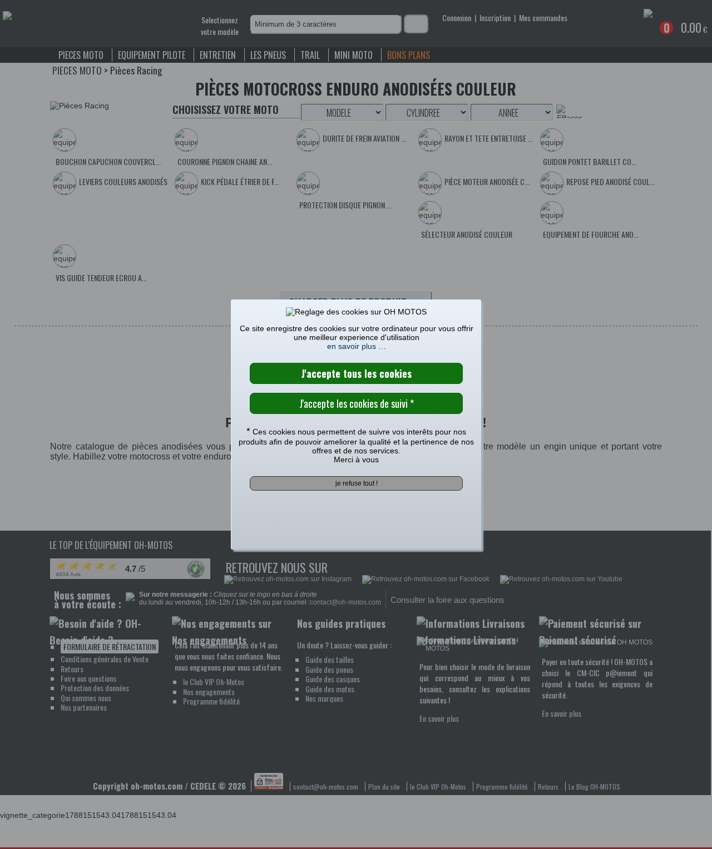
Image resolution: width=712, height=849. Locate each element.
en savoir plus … (356, 346)
